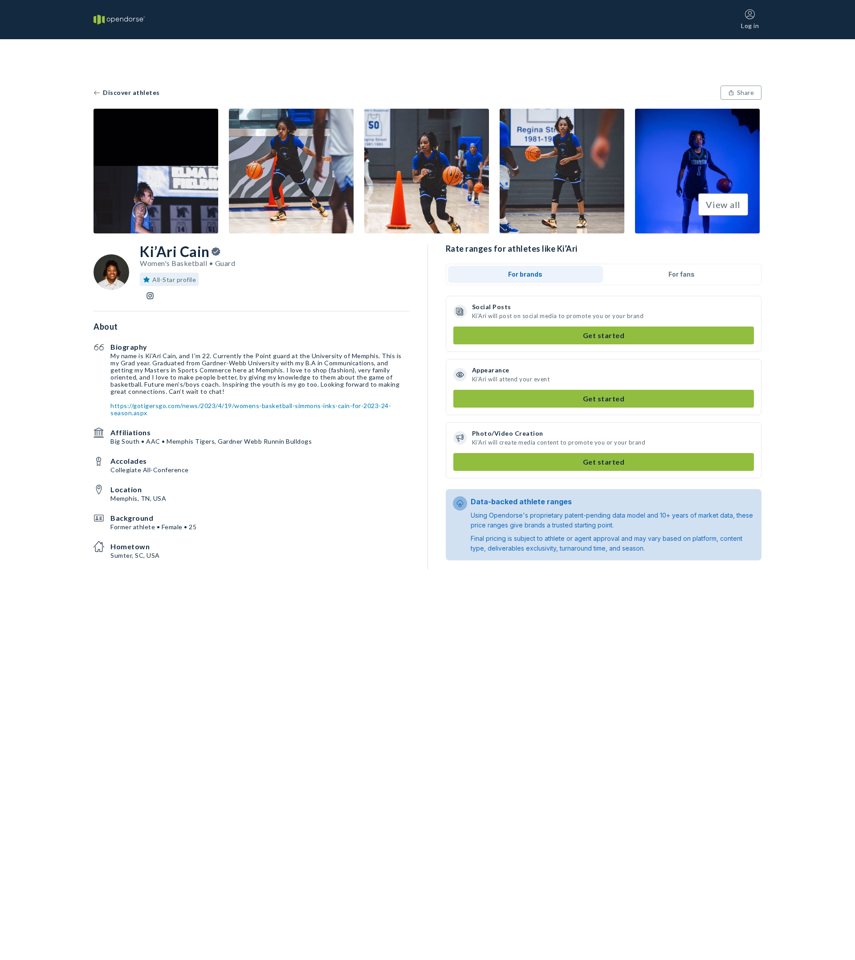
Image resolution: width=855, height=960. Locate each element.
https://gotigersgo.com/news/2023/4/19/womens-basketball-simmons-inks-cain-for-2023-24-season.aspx (250, 409)
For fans (681, 274)
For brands (525, 274)
